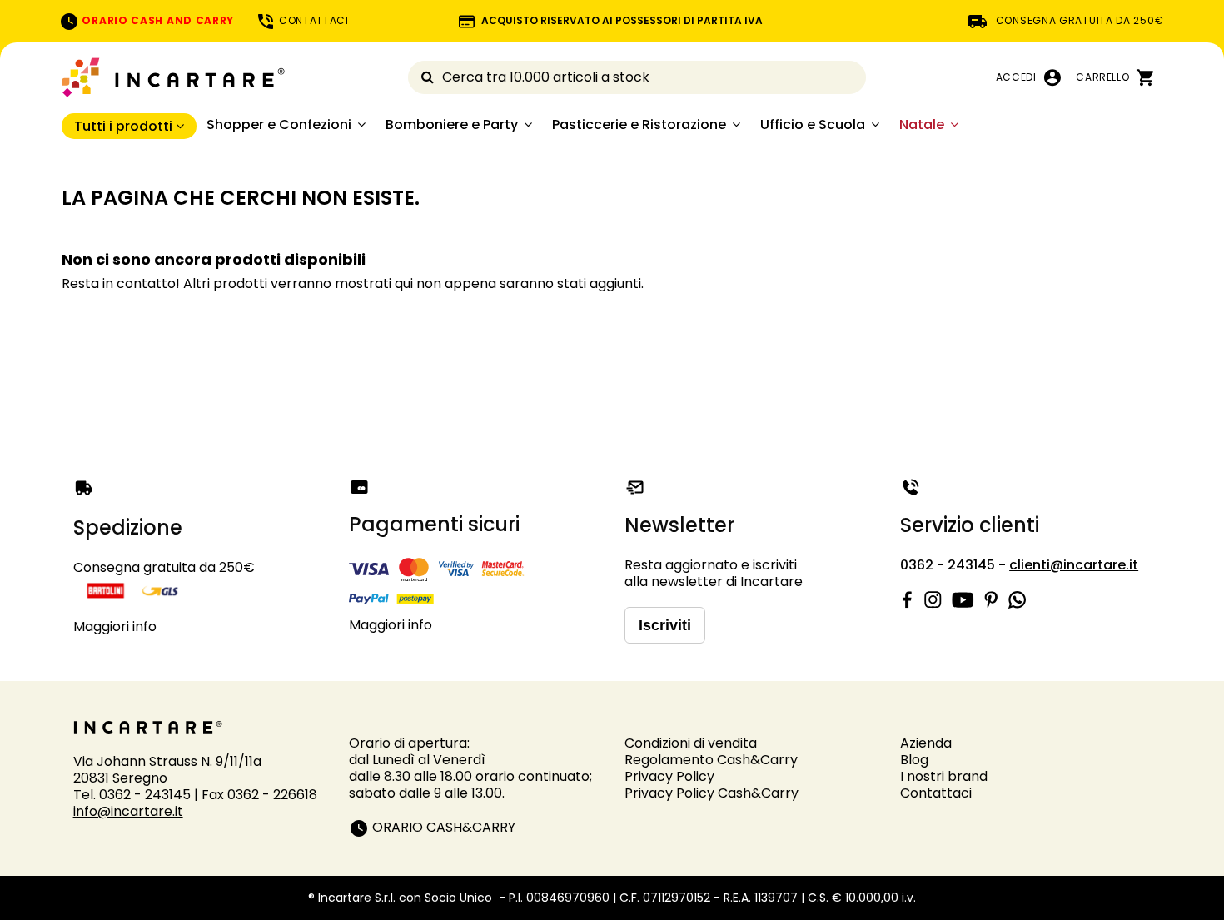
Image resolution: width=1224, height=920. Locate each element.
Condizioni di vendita (690, 743)
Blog (914, 759)
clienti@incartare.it (1073, 564)
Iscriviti (665, 625)
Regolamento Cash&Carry (711, 759)
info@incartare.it (128, 811)
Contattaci (936, 793)
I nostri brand (944, 776)
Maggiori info (115, 626)
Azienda (926, 743)
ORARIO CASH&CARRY (443, 827)
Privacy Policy (669, 776)
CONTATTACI (312, 20)
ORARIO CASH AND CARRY (156, 20)
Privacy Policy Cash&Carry (711, 793)
